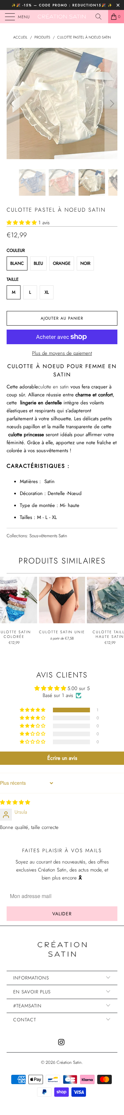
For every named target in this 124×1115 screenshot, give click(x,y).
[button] (22, 222)
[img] (15, 802)
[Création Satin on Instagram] (62, 1043)
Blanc (17, 263)
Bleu (38, 263)
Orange (61, 263)
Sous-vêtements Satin (48, 536)
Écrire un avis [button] (62, 758)
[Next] (111, 103)
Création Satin (69, 1062)
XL (47, 292)
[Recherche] (101, 17)
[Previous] (13, 103)
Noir (85, 263)
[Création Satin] (62, 16)
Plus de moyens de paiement (62, 353)
